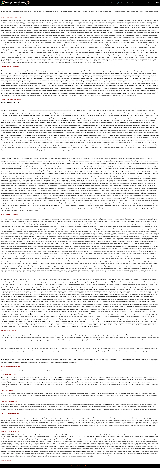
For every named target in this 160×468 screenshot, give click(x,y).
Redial (137, 3)
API (132, 3)
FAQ (157, 3)
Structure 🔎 (115, 3)
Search (107, 3)
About (143, 3)
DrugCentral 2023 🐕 (17, 2)
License (87, 466)
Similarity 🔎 (124, 3)
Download (151, 3)
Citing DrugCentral (76, 466)
